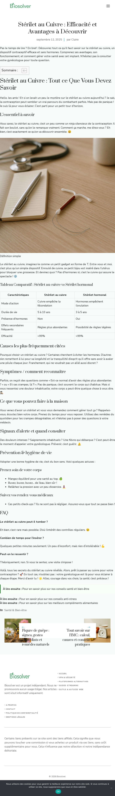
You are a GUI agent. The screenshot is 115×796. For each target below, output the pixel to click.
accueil (63, 674)
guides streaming (68, 685)
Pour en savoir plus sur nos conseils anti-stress (48, 599)
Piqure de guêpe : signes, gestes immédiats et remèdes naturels (35, 637)
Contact (11, 709)
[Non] (111, 788)
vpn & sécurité (67, 677)
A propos (11, 705)
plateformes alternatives (73, 681)
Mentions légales (15, 717)
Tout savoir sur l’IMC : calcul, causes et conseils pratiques (76, 637)
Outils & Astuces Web (71, 689)
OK (58, 791)
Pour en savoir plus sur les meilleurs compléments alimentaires (58, 603)
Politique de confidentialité (22, 713)
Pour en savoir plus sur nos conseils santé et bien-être (55, 589)
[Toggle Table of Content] (22, 70)
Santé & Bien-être (15, 610)
